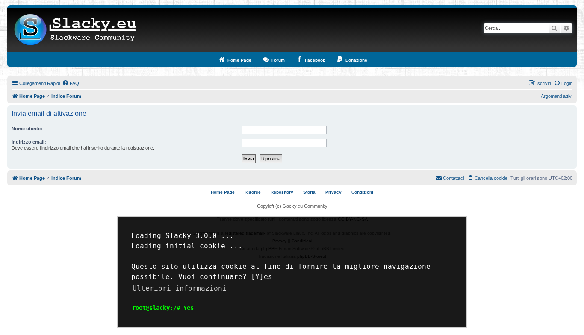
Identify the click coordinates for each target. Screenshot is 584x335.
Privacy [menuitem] (333, 192)
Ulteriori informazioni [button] (180, 288)
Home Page (223, 192)
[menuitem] (70, 83)
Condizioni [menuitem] (362, 192)
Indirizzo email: (29, 141)
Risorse (253, 192)
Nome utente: (27, 128)
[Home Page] (75, 30)
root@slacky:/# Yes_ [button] (164, 307)
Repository (282, 192)
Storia (309, 192)
